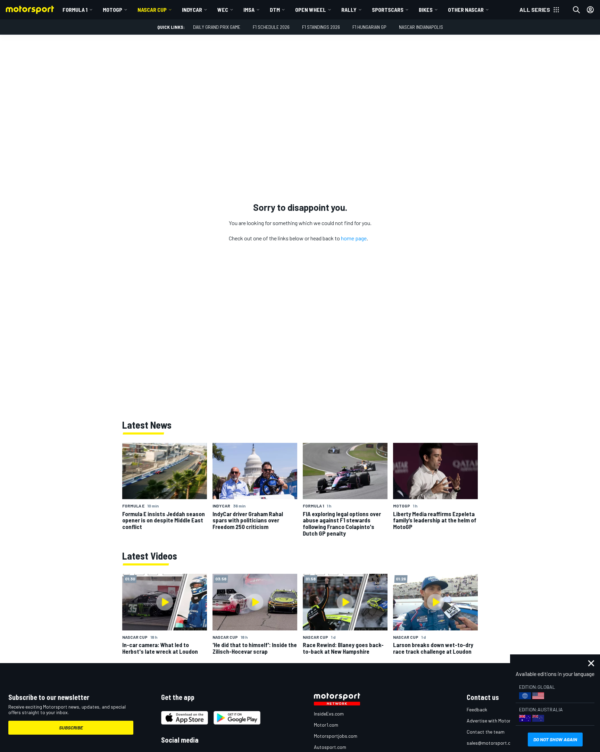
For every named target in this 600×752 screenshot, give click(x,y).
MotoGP (112, 9)
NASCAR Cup (152, 9)
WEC (222, 9)
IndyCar (192, 9)
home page (354, 238)
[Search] (576, 10)
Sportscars (387, 9)
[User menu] (590, 10)
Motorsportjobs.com (335, 736)
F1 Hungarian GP (369, 27)
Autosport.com (330, 747)
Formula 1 (75, 9)
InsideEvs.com (329, 714)
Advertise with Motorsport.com (500, 721)
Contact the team (486, 732)
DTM (275, 9)
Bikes (426, 9)
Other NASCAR (466, 9)
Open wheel (310, 9)
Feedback (477, 709)
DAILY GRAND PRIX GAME (216, 27)
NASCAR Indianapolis (421, 27)
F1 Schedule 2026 (271, 27)
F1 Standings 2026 (321, 27)
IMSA (249, 9)
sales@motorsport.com (492, 743)
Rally (349, 9)
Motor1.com (326, 725)
